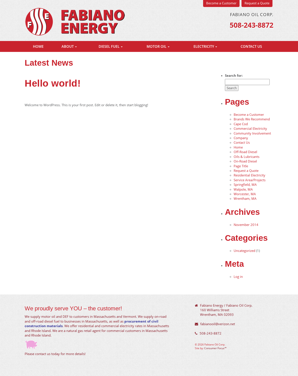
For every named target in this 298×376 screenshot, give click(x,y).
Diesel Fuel (109, 46)
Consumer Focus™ (215, 348)
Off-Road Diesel (245, 152)
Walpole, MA (243, 189)
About (68, 46)
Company (241, 138)
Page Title (241, 166)
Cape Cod (241, 124)
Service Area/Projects (249, 180)
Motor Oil (157, 46)
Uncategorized (244, 250)
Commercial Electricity (250, 128)
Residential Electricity (249, 175)
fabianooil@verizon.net (217, 324)
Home (38, 46)
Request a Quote (246, 170)
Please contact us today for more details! (55, 354)
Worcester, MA (245, 194)
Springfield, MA (245, 184)
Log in (238, 276)
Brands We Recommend (252, 119)
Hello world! (53, 83)
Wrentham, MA (245, 198)
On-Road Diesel (245, 161)
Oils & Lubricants (246, 156)
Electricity (204, 46)
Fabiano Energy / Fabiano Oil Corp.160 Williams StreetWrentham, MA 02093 (226, 310)
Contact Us (251, 46)
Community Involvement (252, 133)
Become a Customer (249, 114)
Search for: (234, 75)
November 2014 (246, 224)
